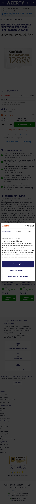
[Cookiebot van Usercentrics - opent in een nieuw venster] (25, 226)
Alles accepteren (18, 264)
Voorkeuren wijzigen (17, 270)
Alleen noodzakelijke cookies (18, 276)
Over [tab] (29, 231)
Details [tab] (18, 231)
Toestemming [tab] (6, 231)
